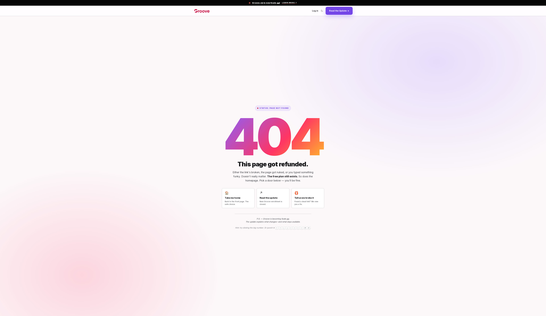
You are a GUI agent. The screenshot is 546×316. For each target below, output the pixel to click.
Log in (315, 11)
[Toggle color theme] (322, 11)
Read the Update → (339, 11)
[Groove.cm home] (201, 11)
